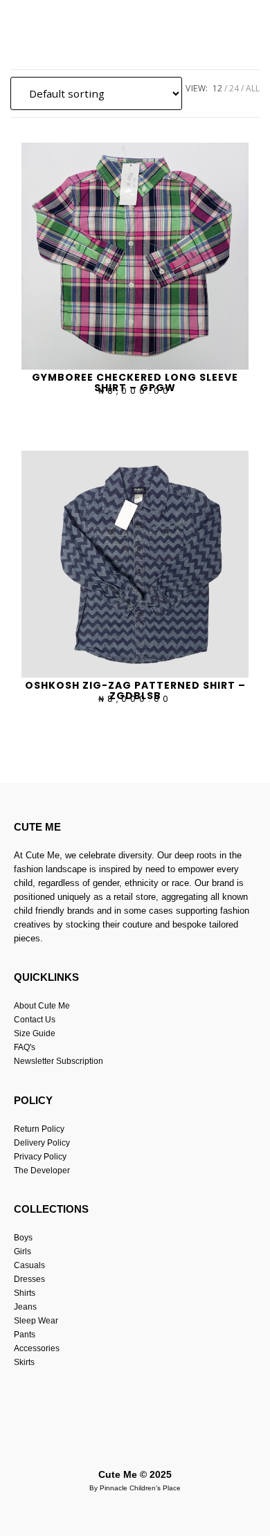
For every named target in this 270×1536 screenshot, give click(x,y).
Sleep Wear (36, 1321)
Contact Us (34, 1019)
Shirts (24, 1293)
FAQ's (24, 1047)
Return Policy (39, 1129)
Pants (24, 1334)
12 (217, 88)
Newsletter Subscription (58, 1061)
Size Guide (34, 1033)
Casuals (29, 1265)
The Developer (42, 1170)
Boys (23, 1238)
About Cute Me (42, 1006)
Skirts (24, 1362)
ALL (253, 88)
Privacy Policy (40, 1157)
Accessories (37, 1348)
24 (234, 88)
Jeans (25, 1307)
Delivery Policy (42, 1143)
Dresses (29, 1279)
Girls (22, 1251)
